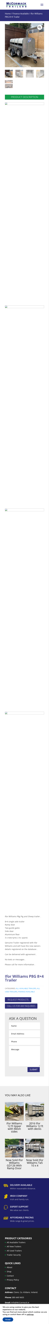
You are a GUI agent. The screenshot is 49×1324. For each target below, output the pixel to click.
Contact (10, 1275)
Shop (9, 1271)
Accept (7, 1319)
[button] (39, 27)
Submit (34, 1069)
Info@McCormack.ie (20, 1302)
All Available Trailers (26, 988)
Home (8, 13)
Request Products (18, 999)
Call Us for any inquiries (21, 1006)
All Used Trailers (14, 1251)
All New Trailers (14, 1246)
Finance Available (21, 13)
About (9, 1267)
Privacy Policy (13, 1280)
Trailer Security (14, 1255)
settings (30, 1314)
